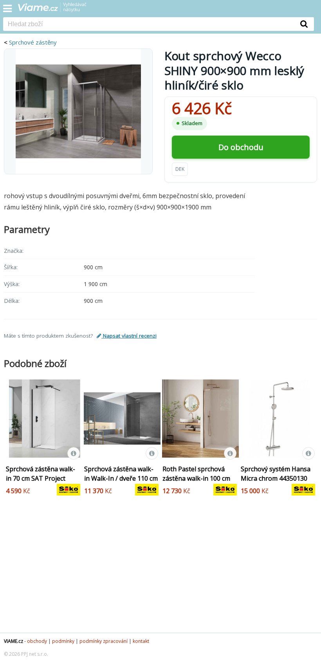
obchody (37, 641)
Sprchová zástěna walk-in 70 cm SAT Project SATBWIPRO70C (40, 478)
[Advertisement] (160, 570)
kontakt (141, 641)
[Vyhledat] (304, 23)
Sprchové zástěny (33, 42)
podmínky (63, 641)
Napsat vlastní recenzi (129, 335)
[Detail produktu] (73, 453)
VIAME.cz (13, 641)
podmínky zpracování (103, 641)
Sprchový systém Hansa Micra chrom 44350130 (275, 474)
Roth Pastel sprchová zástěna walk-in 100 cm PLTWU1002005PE (196, 478)
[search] (148, 24)
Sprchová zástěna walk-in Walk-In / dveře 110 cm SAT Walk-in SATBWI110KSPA (121, 483)
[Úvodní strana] (57, 9)
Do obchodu (240, 147)
